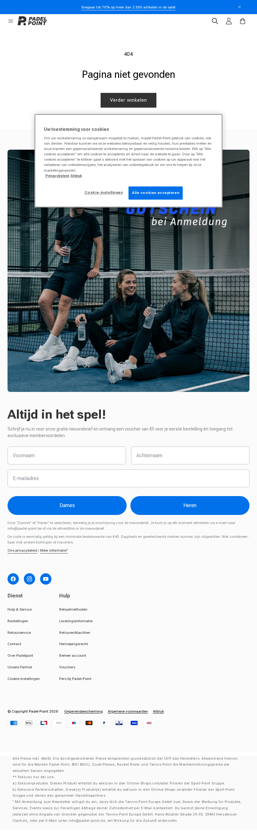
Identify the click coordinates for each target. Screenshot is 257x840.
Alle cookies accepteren (155, 192)
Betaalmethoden (73, 609)
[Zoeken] (215, 21)
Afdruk (158, 711)
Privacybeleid (57, 176)
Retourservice (19, 632)
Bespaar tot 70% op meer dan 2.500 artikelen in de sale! (128, 7)
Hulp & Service (20, 609)
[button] (11, 21)
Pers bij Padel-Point (75, 679)
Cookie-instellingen (24, 679)
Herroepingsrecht (73, 644)
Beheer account (72, 655)
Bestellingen (18, 621)
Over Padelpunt (20, 655)
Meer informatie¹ (54, 550)
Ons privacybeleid (22, 550)
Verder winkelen (128, 100)
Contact (14, 644)
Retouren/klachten (74, 632)
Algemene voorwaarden (128, 711)
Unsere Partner (20, 667)
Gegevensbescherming (83, 711)
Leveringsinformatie (75, 621)
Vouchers (67, 667)
